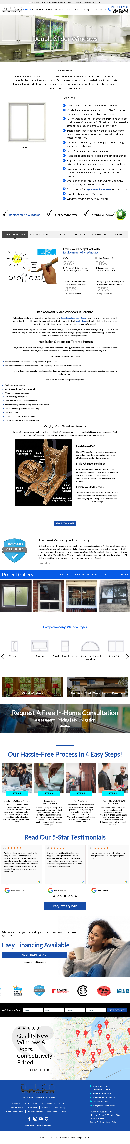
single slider (81, 321)
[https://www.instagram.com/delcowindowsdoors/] (35, 1119)
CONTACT (58, 9)
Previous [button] (4, 656)
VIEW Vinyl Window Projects (78, 574)
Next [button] (126, 656)
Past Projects (103, 9)
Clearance (65, 1111)
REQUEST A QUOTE (65, 906)
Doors (38, 9)
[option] (27, 122)
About (47, 9)
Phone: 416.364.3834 (102, 1093)
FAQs (61, 1103)
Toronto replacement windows (74, 318)
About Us (51, 1103)
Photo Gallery (17, 1107)
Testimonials (32, 1107)
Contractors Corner (14, 1111)
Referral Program (35, 1111)
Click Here (65, 725)
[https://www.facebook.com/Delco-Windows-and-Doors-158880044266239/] (29, 1119)
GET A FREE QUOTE (117, 1010)
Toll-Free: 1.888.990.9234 (104, 1097)
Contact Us (38, 1103)
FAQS (76, 9)
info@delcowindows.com (104, 1105)
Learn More (44, 563)
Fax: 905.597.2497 (101, 1101)
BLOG (68, 9)
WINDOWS (27, 9)
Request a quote (65, 523)
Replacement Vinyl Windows (81, 252)
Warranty (46, 1107)
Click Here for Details (34, 955)
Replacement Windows (24, 215)
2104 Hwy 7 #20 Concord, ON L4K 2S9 (102, 1087)
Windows (16, 1103)
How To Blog (59, 1107)
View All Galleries (115, 574)
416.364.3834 (120, 9)
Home (17, 9)
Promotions (52, 1111)
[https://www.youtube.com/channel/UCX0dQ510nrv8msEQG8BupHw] (41, 1119)
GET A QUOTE (88, 9)
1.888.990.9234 (120, 12)
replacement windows (98, 189)
